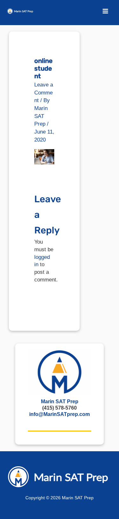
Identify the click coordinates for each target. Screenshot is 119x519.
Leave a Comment (43, 92)
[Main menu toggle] (105, 11)
